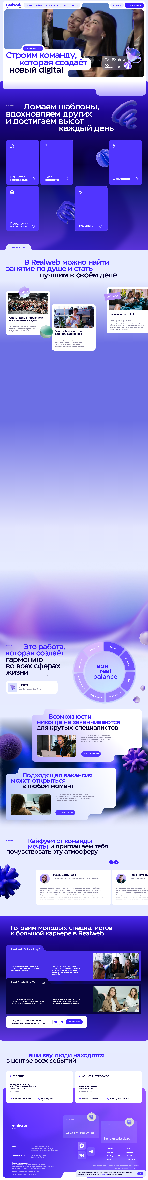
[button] (29, 5)
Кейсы (110, 1152)
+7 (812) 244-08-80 (119, 1099)
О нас (128, 1148)
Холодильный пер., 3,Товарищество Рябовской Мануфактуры (23, 1086)
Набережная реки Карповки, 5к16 (88, 1087)
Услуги (110, 1148)
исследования (113, 1156)
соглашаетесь (103, 1174)
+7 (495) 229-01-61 (49, 1100)
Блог (109, 1159)
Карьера (129, 1152)
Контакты (130, 1156)
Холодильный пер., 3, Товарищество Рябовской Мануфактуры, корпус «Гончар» (44, 1148)
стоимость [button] (130, 1159)
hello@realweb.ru (22, 1099)
